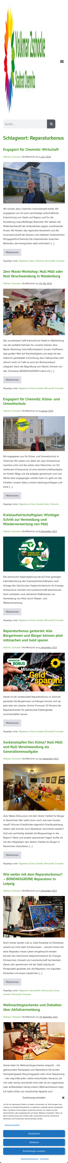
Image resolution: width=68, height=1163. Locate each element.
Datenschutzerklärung (30, 1158)
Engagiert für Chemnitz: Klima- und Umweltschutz (31, 401)
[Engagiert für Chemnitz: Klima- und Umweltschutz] (34, 433)
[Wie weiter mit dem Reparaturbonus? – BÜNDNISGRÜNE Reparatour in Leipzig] (34, 916)
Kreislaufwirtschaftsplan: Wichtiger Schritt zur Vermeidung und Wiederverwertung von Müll (31, 519)
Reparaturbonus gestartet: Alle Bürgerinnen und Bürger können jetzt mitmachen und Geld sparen (33, 635)
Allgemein (23, 260)
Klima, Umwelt (36, 388)
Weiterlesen (13, 251)
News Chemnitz (36, 260)
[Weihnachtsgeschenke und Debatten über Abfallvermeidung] (34, 1041)
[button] (63, 1097)
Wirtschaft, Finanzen (55, 260)
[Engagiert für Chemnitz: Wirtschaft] (34, 182)
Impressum (44, 1158)
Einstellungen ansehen (34, 1151)
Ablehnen (34, 1142)
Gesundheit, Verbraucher (41, 990)
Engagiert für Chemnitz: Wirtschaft (31, 149)
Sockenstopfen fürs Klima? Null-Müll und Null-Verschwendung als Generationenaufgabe (32, 747)
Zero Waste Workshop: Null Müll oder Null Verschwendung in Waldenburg (33, 273)
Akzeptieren (34, 1133)
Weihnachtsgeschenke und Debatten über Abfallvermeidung (32, 1007)
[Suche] (51, 123)
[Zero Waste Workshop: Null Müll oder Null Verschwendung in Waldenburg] (34, 312)
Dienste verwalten (12, 1125)
